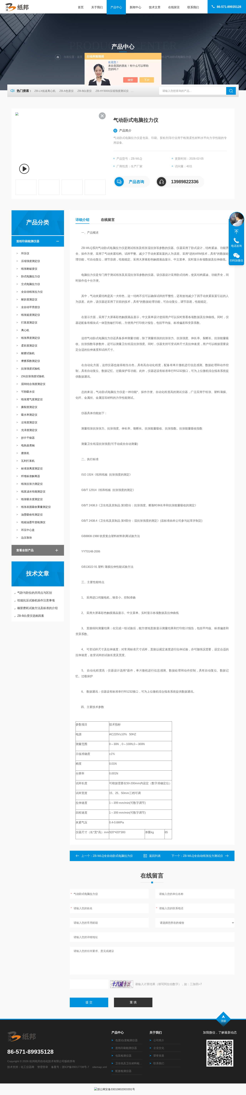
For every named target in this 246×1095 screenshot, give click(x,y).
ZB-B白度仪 (84, 90)
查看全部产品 (25, 550)
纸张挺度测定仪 (30, 314)
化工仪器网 (27, 1066)
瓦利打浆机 (28, 460)
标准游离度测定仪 (32, 468)
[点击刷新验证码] (121, 984)
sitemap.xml (99, 1066)
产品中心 (116, 7)
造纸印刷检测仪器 (27, 241)
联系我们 (193, 7)
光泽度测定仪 (29, 430)
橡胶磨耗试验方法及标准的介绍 (37, 608)
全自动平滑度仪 (30, 307)
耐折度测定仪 (29, 299)
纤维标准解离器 (30, 476)
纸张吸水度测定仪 (32, 499)
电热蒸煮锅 (28, 445)
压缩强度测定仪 (30, 261)
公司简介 (158, 1040)
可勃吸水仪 (28, 391)
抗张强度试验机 (30, 368)
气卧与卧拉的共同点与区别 (34, 592)
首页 (81, 7)
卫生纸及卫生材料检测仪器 (129, 1063)
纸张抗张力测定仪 (32, 483)
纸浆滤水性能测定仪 (33, 491)
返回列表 (155, 855)
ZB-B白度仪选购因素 (30, 615)
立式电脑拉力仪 (30, 284)
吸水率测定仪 (29, 414)
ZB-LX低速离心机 (45, 90)
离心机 (25, 330)
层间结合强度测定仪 (33, 383)
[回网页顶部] (236, 232)
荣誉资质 (158, 1055)
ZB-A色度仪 (66, 90)
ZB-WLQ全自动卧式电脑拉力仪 (113, 855)
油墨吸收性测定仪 (32, 514)
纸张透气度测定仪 (32, 399)
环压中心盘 (28, 529)
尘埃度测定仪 (29, 422)
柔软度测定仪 (29, 345)
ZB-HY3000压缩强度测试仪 (112, 90)
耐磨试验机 (28, 353)
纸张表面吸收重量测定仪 (36, 506)
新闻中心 (135, 7)
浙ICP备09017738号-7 (75, 1066)
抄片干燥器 (28, 437)
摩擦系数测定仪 (30, 360)
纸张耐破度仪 (29, 268)
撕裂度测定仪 (29, 407)
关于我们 (97, 7)
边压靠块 (26, 537)
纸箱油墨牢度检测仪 (33, 522)
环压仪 (25, 253)
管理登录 (42, 1066)
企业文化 (158, 1047)
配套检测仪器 (123, 1071)
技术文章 (154, 7)
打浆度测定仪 (29, 322)
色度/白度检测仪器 (126, 1040)
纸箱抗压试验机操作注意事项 (36, 600)
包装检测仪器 (123, 1055)
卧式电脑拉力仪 (30, 276)
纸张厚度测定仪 (30, 337)
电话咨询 (236, 245)
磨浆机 (25, 453)
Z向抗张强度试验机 (32, 376)
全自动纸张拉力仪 (32, 291)
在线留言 (174, 7)
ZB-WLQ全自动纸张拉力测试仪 (203, 855)
